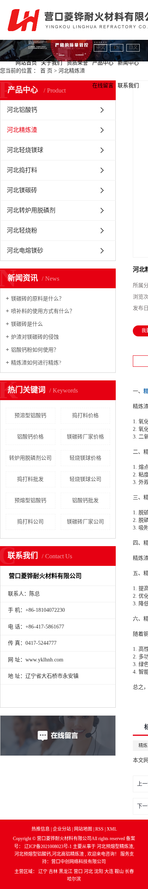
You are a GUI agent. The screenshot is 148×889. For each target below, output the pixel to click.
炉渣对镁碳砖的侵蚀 (35, 337)
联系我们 (128, 85)
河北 (89, 871)
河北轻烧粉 (22, 230)
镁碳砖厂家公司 (85, 522)
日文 (133, 47)
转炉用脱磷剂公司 (30, 458)
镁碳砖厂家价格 (85, 437)
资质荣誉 (77, 63)
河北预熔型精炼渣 (115, 846)
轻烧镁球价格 (85, 458)
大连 (109, 871)
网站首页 (26, 63)
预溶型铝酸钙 (30, 415)
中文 (100, 47)
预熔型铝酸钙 (30, 500)
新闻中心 (128, 63)
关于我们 (51, 63)
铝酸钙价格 (30, 437)
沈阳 (99, 871)
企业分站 (62, 829)
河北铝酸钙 (22, 110)
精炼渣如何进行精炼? (36, 363)
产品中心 (102, 63)
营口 (79, 871)
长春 (129, 871)
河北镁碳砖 (22, 190)
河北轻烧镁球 (25, 150)
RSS (99, 829)
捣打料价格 (85, 415)
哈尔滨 (74, 879)
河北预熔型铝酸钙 (32, 854)
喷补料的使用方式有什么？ (43, 311)
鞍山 (120, 871)
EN (117, 47)
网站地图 (83, 829)
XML (112, 829)
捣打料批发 (30, 479)
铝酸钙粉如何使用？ (35, 350)
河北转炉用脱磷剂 (31, 210)
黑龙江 (66, 871)
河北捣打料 (22, 170)
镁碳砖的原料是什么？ (37, 299)
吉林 (54, 871)
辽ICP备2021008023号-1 (48, 846)
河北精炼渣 (22, 130)
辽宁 (43, 871)
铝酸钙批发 (85, 500)
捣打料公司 (30, 522)
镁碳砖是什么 (27, 324)
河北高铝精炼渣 (68, 854)
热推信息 (40, 829)
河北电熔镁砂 (25, 250)
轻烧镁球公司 (85, 479)
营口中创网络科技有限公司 (78, 861)
